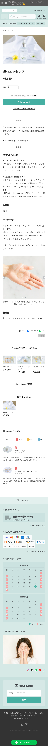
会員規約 (14, 715)
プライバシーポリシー (27, 715)
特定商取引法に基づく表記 (23, 718)
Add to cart (24, 102)
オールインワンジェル (26, 23)
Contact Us (39, 713)
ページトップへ (24, 500)
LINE (43, 331)
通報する (41, 336)
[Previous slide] (2, 388)
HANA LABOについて (40, 10)
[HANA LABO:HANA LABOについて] (24, 649)
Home (4, 30)
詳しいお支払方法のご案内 (36, 551)
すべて (8, 439)
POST (24, 331)
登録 (24, 700)
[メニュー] (4, 16)
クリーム (41, 23)
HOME (5, 713)
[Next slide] (45, 388)
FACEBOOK (34, 331)
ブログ (30, 713)
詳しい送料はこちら (38, 526)
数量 (4, 87)
